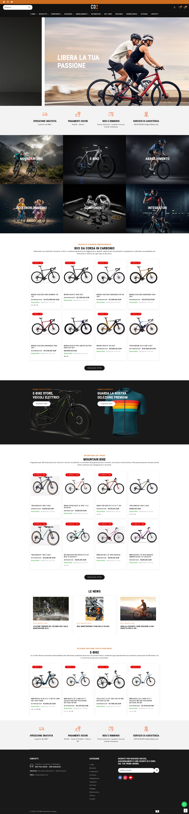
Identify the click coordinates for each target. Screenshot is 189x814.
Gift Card (92, 785)
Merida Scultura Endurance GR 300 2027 (110, 295)
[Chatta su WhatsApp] (184, 804)
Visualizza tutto (94, 368)
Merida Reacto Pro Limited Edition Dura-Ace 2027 (77, 347)
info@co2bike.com (151, 124)
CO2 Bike (39, 811)
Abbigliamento (94, 778)
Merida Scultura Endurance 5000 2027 (44, 347)
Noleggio (92, 789)
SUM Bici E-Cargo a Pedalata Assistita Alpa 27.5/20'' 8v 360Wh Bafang (142, 701)
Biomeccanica (94, 792)
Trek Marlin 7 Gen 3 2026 (41, 555)
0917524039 (139, 124)
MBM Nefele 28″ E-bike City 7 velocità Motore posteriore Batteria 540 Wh (42, 701)
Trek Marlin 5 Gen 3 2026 (41, 506)
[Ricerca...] (29, 7)
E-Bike (91, 765)
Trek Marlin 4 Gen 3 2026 (139, 506)
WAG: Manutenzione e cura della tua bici (93, 626)
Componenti (93, 771)
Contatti (92, 799)
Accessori (92, 775)
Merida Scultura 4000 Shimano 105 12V (44, 295)
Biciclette (92, 768)
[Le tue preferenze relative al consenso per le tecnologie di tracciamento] (185, 810)
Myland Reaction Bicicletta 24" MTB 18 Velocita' (76, 556)
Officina (92, 795)
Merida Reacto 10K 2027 (106, 346)
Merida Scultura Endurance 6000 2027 (142, 295)
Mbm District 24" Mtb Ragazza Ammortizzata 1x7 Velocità (141, 556)
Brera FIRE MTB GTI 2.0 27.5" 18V (109, 506)
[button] (33, 14)
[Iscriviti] (156, 770)
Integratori (93, 782)
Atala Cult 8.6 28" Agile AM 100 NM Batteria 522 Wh (77, 700)
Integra (54, 811)
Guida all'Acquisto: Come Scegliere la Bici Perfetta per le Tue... (137, 627)
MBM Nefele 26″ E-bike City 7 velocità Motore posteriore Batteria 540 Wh (108, 701)
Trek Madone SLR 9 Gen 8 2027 (141, 346)
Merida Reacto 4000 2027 (73, 294)
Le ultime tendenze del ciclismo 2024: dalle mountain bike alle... (50, 627)
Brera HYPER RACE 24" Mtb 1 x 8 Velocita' (76, 507)
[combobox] (17, 7)
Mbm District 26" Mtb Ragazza (108, 555)
